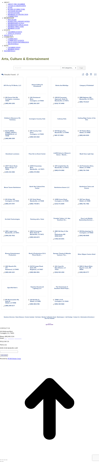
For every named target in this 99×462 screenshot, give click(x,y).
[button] (2, 74)
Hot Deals (38, 317)
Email (2, 350)
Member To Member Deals (49, 317)
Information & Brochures (87, 317)
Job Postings (68, 317)
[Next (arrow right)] (2, 461)
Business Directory (9, 317)
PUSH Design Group (14, 358)
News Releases (20, 317)
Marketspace (60, 317)
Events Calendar (29, 317)
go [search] (82, 68)
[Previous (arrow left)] (1, 461)
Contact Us (76, 317)
